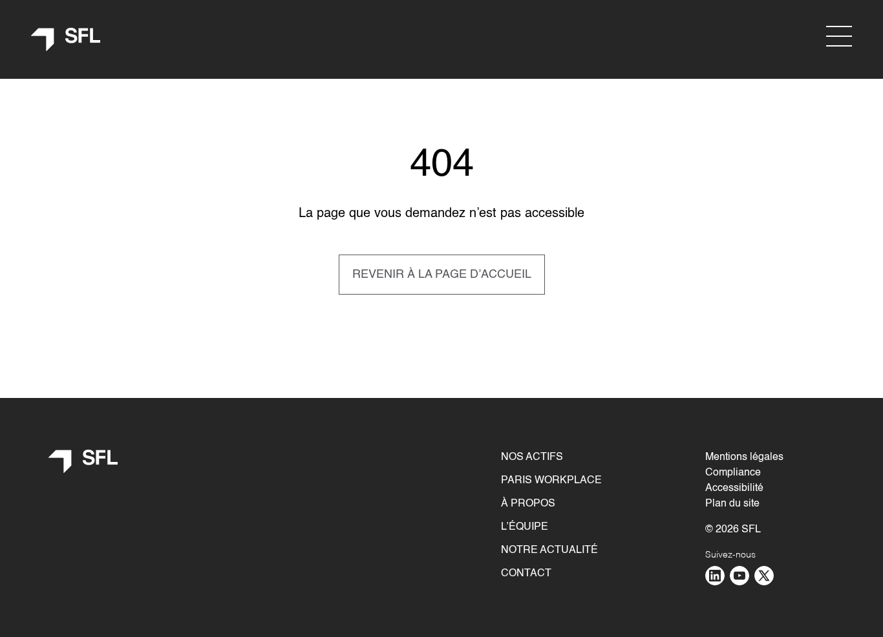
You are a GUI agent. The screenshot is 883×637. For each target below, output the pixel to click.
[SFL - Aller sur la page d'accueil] (66, 40)
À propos (528, 504)
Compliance (733, 473)
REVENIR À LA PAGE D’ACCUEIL (441, 274)
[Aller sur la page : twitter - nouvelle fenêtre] (764, 575)
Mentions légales (744, 457)
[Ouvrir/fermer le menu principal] (839, 36)
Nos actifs (532, 457)
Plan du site (732, 504)
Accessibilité (734, 488)
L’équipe (524, 527)
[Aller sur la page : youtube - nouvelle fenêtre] (739, 575)
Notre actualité (549, 550)
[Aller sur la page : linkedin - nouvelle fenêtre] (715, 575)
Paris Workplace (551, 480)
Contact (526, 574)
